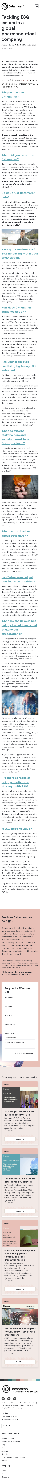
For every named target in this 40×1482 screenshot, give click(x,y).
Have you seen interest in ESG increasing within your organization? (20, 253)
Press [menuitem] (3, 1448)
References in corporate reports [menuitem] (13, 1457)
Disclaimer (32, 1403)
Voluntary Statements (26, 1405)
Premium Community (10, 1420)
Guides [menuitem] (4, 1461)
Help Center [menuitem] (6, 1454)
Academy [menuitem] (5, 1451)
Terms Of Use (24, 1403)
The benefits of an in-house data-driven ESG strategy (19, 1180)
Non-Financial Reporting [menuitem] (11, 1441)
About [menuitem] (4, 1471)
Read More (20, 1139)
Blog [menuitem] (3, 1445)
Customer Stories (9, 1416)
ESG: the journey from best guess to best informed (19, 1113)
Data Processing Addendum (10, 1405)
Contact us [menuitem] (5, 1477)
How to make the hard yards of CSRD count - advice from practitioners (20, 1331)
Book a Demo (8, 1426)
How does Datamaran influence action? (16, 309)
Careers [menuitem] (4, 1474)
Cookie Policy (6, 1403)
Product (5, 1413)
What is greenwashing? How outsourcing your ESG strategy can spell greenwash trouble (19, 1255)
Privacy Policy (15, 1403)
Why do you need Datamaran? (14, 94)
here (23, 81)
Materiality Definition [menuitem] (9, 1438)
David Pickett (15, 45)
